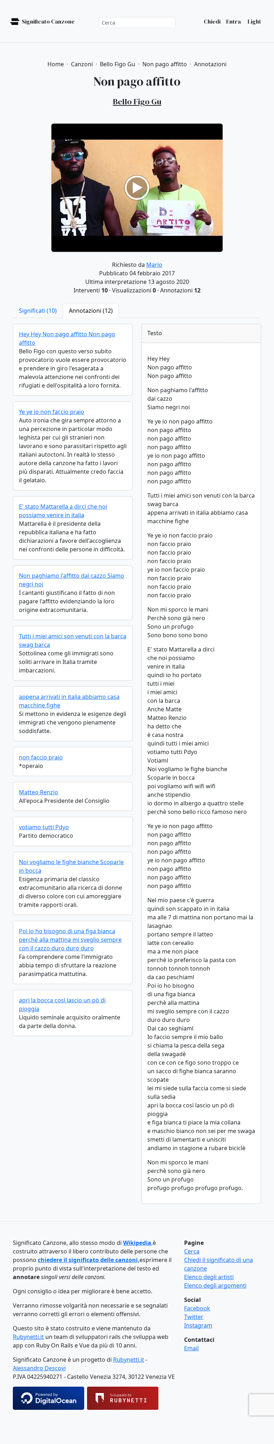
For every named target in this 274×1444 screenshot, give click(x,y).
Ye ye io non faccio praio (51, 412)
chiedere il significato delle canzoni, (88, 1260)
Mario (154, 265)
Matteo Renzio (38, 792)
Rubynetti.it (28, 1337)
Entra (233, 21)
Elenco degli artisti (209, 1277)
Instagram (198, 1325)
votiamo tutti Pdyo (44, 827)
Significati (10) (38, 311)
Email (191, 1348)
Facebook (197, 1308)
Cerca (191, 1251)
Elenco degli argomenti (215, 1285)
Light (254, 21)
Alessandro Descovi (39, 1368)
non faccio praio (41, 757)
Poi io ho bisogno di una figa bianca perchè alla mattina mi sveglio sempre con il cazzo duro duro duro (70, 939)
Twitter (193, 1317)
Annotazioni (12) (91, 311)
